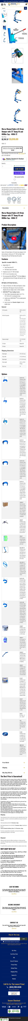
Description (5, 208)
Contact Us (14, 975)
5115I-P (21, 678)
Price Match (5, 762)
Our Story (14, 950)
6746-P (21, 713)
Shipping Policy (14, 972)
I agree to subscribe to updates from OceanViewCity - (14, 941)
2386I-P (21, 626)
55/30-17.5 (22, 419)
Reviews (14, 979)
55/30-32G (22, 578)
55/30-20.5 (22, 461)
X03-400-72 (22, 562)
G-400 (21, 732)
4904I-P (21, 665)
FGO (20, 720)
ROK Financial (21, 153)
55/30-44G (22, 602)
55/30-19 (21, 440)
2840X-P (21, 502)
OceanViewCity (12, 1018)
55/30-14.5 (22, 378)
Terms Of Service (22, 941)
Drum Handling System (11, 292)
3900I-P (21, 520)
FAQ (14, 957)
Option (23, 276)
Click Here (14, 928)
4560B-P (21, 652)
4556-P (21, 536)
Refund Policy (14, 968)
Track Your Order (14, 954)
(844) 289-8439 (15, 987)
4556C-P (21, 637)
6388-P (21, 699)
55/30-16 (21, 398)
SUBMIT (23, 938)
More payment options (19, 177)
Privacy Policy (14, 964)
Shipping (4, 767)
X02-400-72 (22, 547)
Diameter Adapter (16, 302)
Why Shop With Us (7, 773)
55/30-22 (22, 481)
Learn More (14, 894)
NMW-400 (22, 745)
